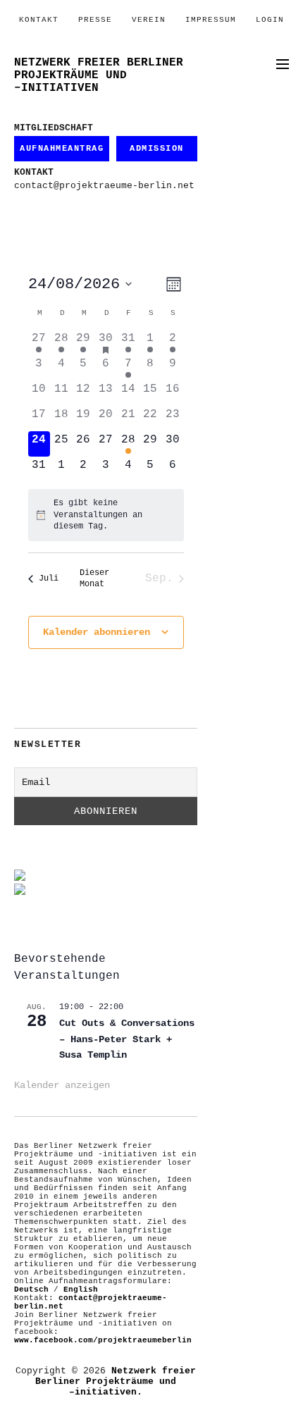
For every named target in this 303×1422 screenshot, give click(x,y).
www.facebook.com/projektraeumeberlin (103, 1340)
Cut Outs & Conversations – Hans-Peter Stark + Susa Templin (126, 1039)
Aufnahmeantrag (62, 149)
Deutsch (31, 1289)
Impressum (210, 20)
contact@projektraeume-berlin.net (104, 185)
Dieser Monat (94, 579)
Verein (149, 20)
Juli (48, 578)
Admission (157, 149)
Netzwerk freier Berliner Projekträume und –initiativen (98, 75)
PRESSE (95, 20)
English (80, 1289)
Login (270, 20)
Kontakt (38, 20)
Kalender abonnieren (96, 632)
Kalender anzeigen (62, 1085)
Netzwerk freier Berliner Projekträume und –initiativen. (115, 1381)
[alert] (106, 515)
